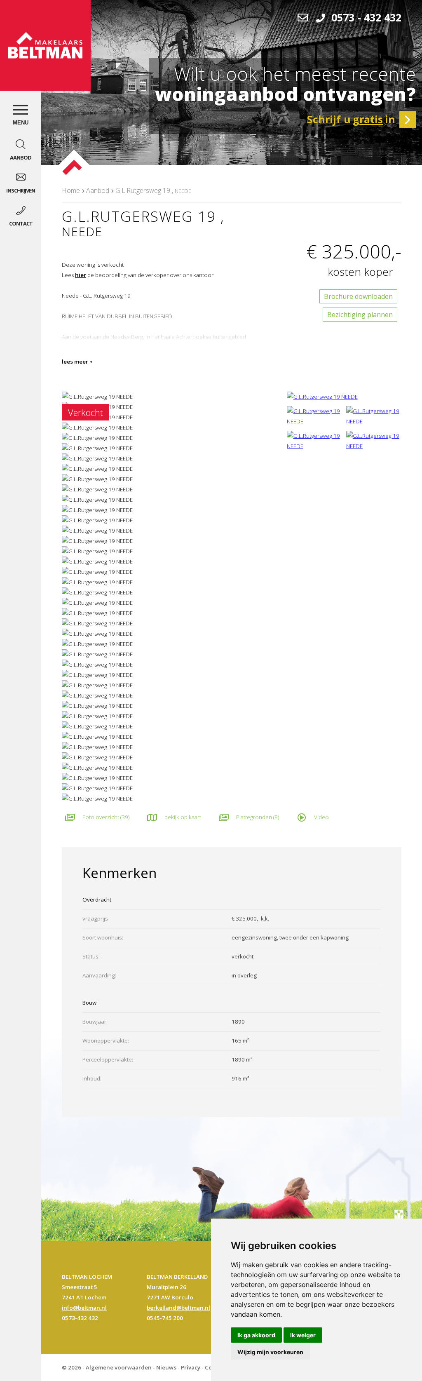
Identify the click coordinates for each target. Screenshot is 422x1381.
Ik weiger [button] (303, 1335)
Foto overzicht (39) (105, 817)
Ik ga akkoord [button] (256, 1335)
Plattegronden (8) (257, 817)
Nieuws (166, 1367)
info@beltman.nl (84, 1307)
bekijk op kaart (182, 817)
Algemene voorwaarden (119, 1367)
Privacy (190, 1367)
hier (80, 275)
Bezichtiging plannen (360, 314)
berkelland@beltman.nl (178, 1307)
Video (321, 817)
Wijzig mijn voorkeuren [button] (270, 1351)
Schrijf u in (351, 119)
